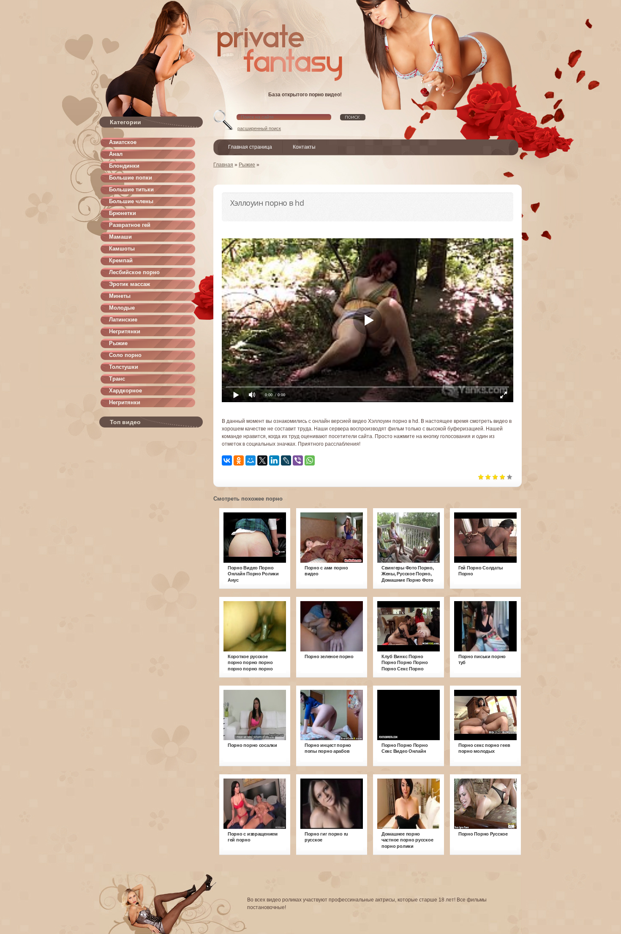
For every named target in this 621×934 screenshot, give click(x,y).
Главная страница (250, 147)
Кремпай (121, 260)
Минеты (120, 296)
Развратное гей (129, 225)
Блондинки (124, 166)
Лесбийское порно (134, 272)
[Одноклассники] (239, 460)
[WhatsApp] (310, 460)
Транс (117, 379)
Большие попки (130, 177)
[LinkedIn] (274, 460)
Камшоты (122, 248)
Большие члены (131, 201)
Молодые (122, 308)
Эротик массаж (129, 284)
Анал (116, 154)
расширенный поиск (259, 128)
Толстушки (123, 367)
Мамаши (120, 237)
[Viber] (298, 460)
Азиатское (122, 142)
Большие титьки (131, 189)
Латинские (123, 319)
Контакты (304, 147)
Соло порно (125, 355)
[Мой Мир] (250, 460)
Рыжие (118, 343)
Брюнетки (122, 213)
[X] (262, 460)
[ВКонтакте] (227, 460)
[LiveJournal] (286, 460)
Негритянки (124, 331)
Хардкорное (125, 390)
